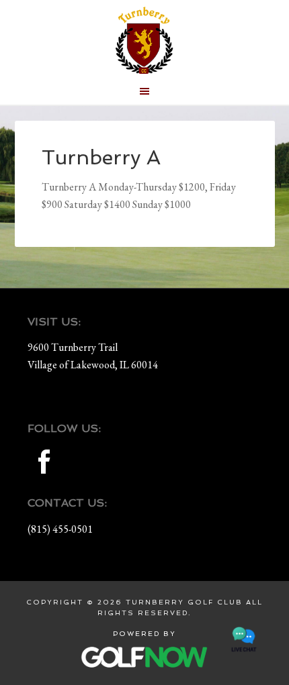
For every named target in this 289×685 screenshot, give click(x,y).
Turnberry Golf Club (145, 40)
